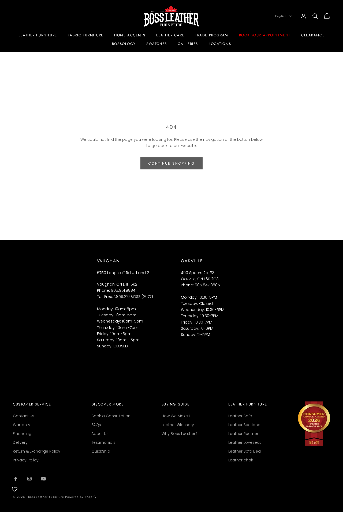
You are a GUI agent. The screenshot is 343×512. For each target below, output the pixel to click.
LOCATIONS (220, 43)
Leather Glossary (178, 424)
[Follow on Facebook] (15, 478)
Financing (22, 433)
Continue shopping (171, 163)
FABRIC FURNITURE (85, 35)
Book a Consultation (111, 416)
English (281, 16)
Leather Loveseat (244, 442)
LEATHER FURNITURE (37, 35)
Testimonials (103, 442)
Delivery (20, 442)
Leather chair (240, 460)
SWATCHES (156, 43)
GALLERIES (188, 43)
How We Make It (176, 416)
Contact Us (23, 416)
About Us (100, 433)
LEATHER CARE (170, 35)
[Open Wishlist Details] (14, 489)
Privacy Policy (26, 460)
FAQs (96, 424)
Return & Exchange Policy (36, 451)
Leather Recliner (243, 433)
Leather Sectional (244, 424)
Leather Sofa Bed (244, 451)
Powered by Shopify (80, 497)
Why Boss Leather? (179, 433)
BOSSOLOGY (124, 43)
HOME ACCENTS (130, 35)
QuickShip (100, 451)
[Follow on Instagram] (29, 478)
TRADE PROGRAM (211, 35)
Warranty (21, 424)
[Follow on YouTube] (43, 478)
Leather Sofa (240, 416)
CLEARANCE (313, 35)
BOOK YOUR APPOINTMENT (264, 35)
